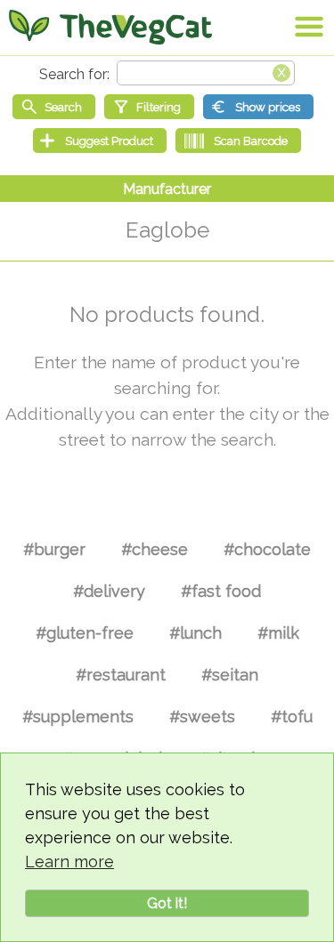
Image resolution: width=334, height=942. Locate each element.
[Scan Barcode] (238, 140)
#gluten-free (85, 633)
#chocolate (267, 549)
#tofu (292, 716)
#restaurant (121, 674)
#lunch (195, 633)
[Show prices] (258, 106)
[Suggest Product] (100, 140)
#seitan (229, 674)
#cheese (154, 549)
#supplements (78, 716)
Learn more (69, 861)
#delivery (109, 591)
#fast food (221, 591)
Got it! (167, 903)
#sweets (202, 716)
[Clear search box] (281, 71)
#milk (278, 633)
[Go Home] (110, 26)
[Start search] (53, 106)
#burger (54, 549)
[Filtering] (149, 106)
